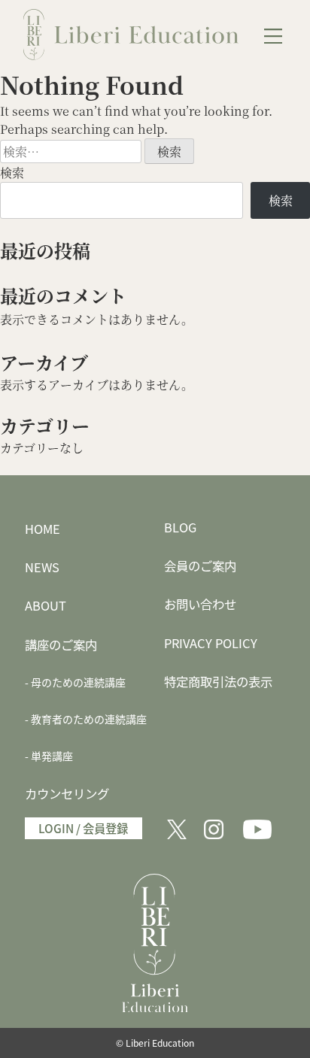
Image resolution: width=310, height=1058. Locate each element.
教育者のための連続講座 (89, 718)
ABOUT (45, 605)
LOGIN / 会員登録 (83, 828)
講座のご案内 (61, 644)
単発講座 (52, 755)
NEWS (42, 567)
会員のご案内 (200, 565)
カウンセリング (67, 793)
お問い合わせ (200, 604)
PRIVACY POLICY (210, 643)
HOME (42, 529)
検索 (12, 172)
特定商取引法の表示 (218, 681)
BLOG (180, 527)
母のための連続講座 (78, 682)
